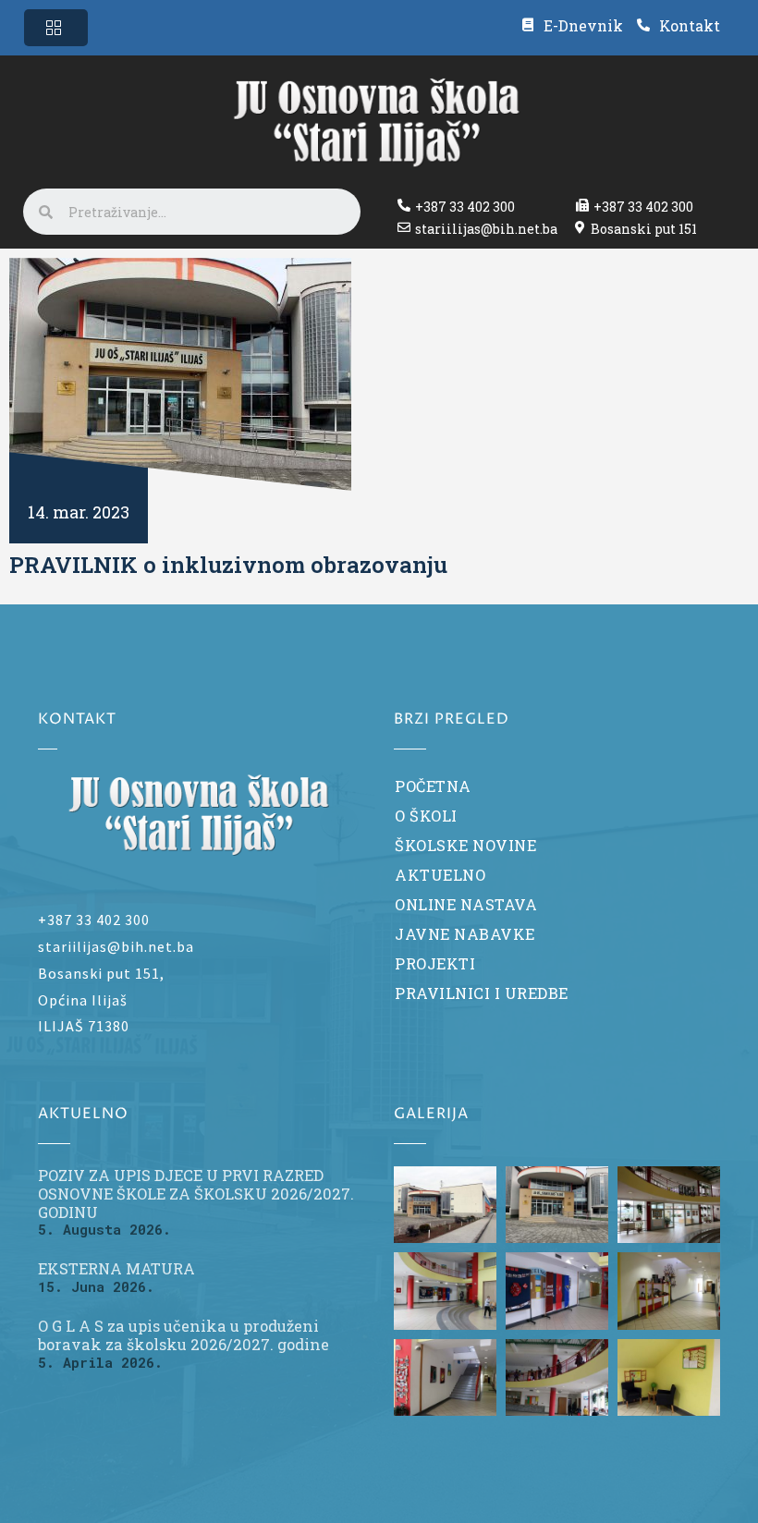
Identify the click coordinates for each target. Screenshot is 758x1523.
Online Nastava (466, 904)
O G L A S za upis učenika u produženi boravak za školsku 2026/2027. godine (183, 1335)
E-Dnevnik (583, 25)
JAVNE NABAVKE (465, 934)
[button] (56, 27)
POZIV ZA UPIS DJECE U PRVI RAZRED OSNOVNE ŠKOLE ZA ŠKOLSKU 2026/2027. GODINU (196, 1193)
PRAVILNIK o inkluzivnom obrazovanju (228, 564)
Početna (433, 786)
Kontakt (689, 25)
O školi (426, 815)
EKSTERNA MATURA (116, 1268)
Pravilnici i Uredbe (481, 993)
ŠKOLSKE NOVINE (465, 845)
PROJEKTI (435, 963)
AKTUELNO (440, 874)
